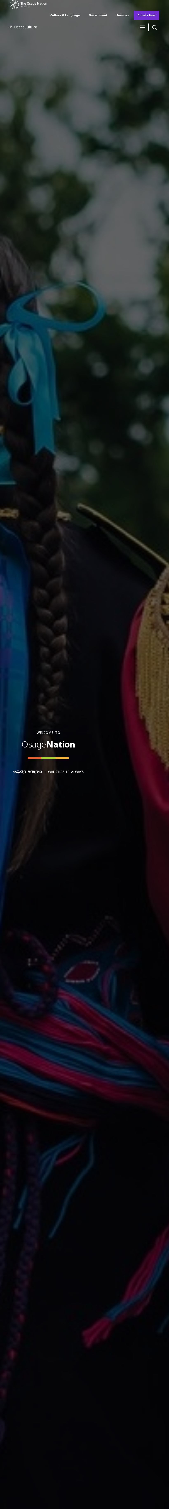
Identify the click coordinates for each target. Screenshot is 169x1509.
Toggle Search (155, 27)
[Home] (30, 4)
